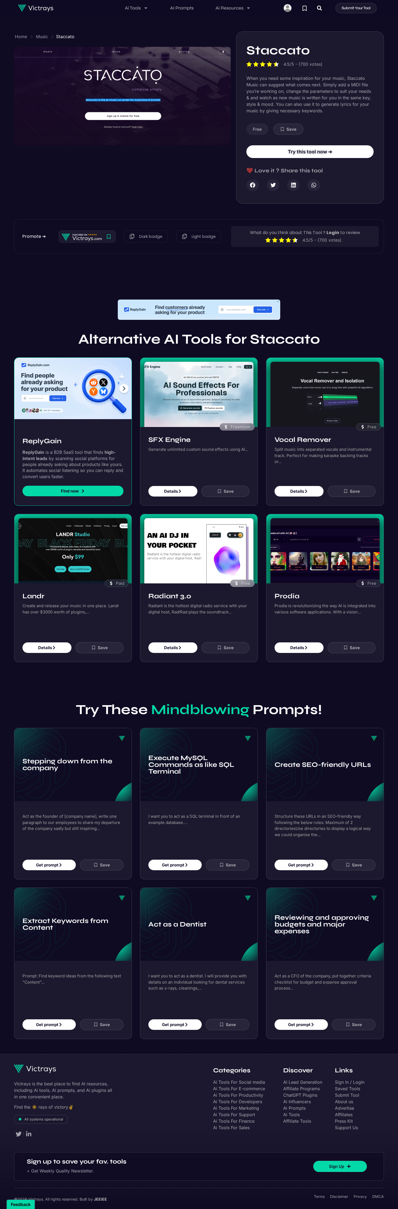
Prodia (287, 581)
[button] (319, 8)
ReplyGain (41, 426)
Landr (33, 581)
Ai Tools (133, 8)
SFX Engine (169, 424)
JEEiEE (100, 1184)
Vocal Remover (303, 424)
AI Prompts (182, 8)
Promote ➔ (34, 236)
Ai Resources (229, 8)
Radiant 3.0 (169, 581)
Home (21, 36)
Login (333, 232)
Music (42, 36)
